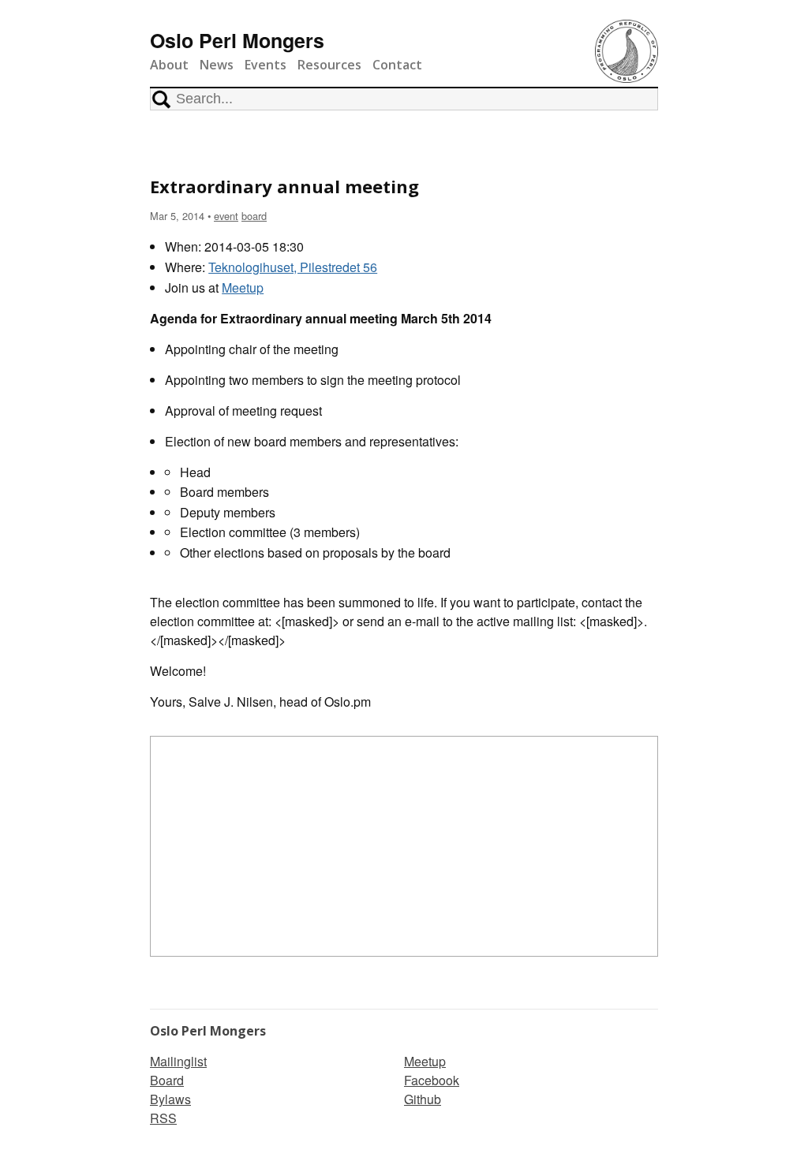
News (217, 64)
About (169, 64)
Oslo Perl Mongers (237, 40)
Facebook (431, 1080)
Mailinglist (178, 1061)
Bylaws (170, 1099)
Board (167, 1080)
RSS (163, 1118)
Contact (397, 64)
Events (265, 64)
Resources (329, 64)
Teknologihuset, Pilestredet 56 (292, 267)
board (254, 215)
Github (422, 1099)
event (226, 215)
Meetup (243, 287)
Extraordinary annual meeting (284, 186)
